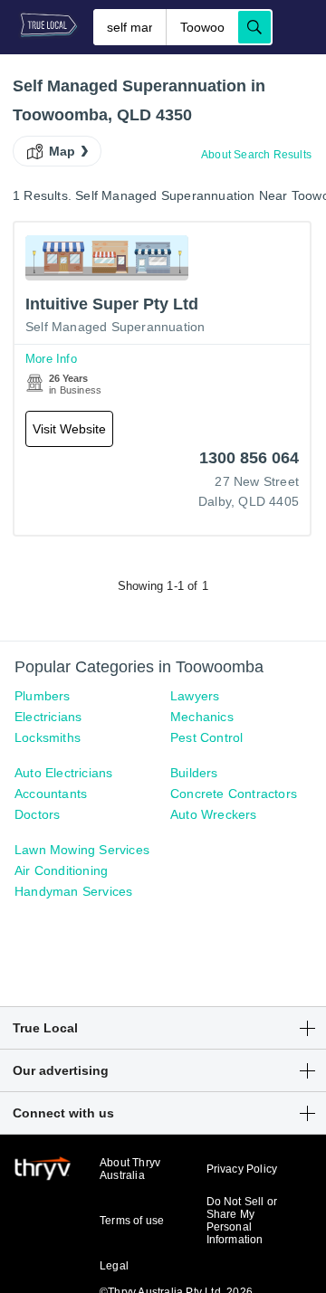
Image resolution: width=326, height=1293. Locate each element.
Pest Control (206, 737)
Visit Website (69, 429)
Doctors (37, 814)
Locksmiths (47, 737)
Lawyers (194, 696)
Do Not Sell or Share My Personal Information (242, 1220)
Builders (194, 772)
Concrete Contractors (233, 793)
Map (62, 151)
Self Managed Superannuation (115, 326)
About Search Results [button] (256, 154)
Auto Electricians (63, 772)
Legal (114, 1266)
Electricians (48, 716)
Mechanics (202, 716)
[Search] (254, 27)
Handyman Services (73, 891)
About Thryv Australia (130, 1169)
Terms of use (132, 1220)
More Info (51, 359)
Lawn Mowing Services (81, 849)
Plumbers (42, 696)
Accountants (50, 793)
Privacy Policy (242, 1169)
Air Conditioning (61, 870)
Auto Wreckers (213, 814)
